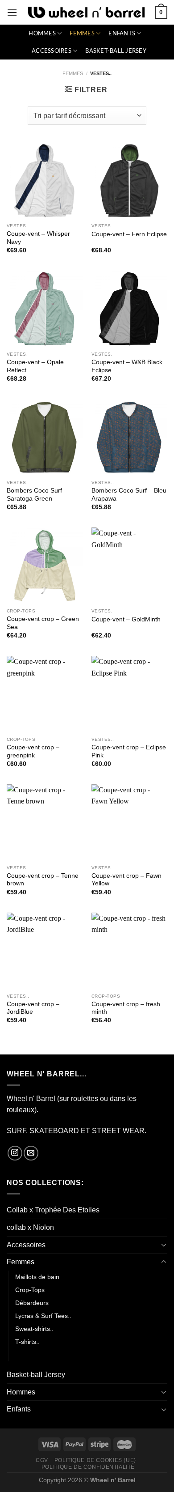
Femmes (82, 33)
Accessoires (51, 50)
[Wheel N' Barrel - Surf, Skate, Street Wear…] (86, 12)
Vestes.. (27, 1354)
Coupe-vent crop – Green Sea (43, 623)
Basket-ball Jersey (115, 50)
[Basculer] (163, 1244)
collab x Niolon (30, 1227)
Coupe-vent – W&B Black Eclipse (126, 366)
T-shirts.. (27, 1341)
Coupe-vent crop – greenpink (33, 751)
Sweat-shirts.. (34, 1328)
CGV (42, 1460)
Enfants (121, 33)
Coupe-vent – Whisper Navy (38, 237)
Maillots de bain (37, 1276)
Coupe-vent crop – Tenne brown (43, 879)
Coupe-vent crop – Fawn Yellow (126, 879)
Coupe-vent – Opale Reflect (35, 366)
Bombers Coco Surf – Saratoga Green (37, 494)
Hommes (42, 33)
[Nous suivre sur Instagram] (15, 1153)
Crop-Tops (30, 1289)
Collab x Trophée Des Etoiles (53, 1210)
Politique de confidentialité (88, 1467)
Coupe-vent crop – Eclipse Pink (128, 751)
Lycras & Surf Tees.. (43, 1315)
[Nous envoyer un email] (31, 1153)
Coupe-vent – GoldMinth (126, 619)
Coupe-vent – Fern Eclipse (129, 234)
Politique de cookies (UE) (95, 1460)
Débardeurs (32, 1302)
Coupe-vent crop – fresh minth (125, 1008)
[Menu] (12, 12)
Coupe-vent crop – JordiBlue (33, 1008)
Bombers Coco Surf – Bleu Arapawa (128, 494)
